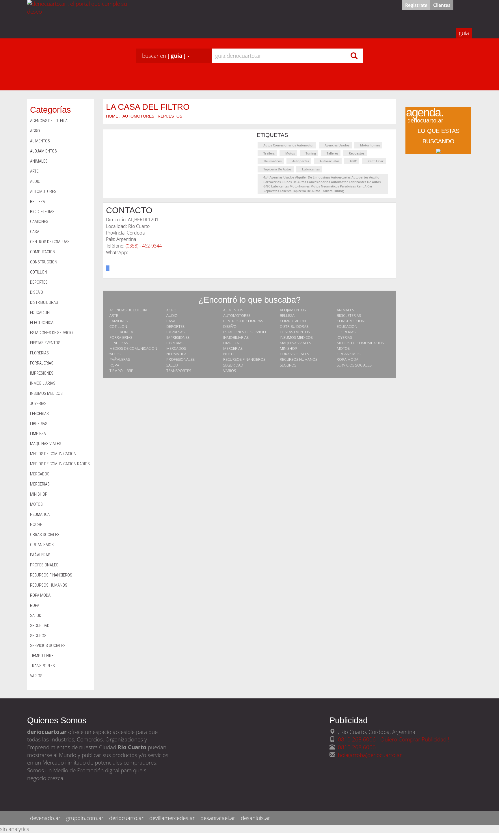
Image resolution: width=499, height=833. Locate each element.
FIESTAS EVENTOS (295, 331)
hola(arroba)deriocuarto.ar (370, 754)
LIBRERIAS (174, 342)
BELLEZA (287, 315)
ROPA (114, 365)
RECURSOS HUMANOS (298, 359)
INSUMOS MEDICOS (296, 337)
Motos (290, 153)
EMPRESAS (175, 331)
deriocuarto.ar (126, 817)
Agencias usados (337, 145)
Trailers (269, 153)
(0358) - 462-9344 (144, 246)
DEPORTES (175, 326)
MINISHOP (288, 348)
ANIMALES (345, 310)
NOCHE (229, 353)
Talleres (332, 153)
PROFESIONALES (180, 359)
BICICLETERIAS (349, 315)
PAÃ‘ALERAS (119, 359)
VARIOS (229, 370)
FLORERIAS (346, 331)
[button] (165, 56)
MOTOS (343, 348)
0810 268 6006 (357, 747)
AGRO (171, 310)
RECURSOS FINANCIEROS (244, 359)
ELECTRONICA (121, 331)
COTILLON (118, 326)
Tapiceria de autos (277, 169)
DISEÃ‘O (230, 326)
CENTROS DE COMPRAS (243, 320)
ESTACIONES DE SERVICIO (244, 331)
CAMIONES (118, 320)
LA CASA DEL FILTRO (148, 106)
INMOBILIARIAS (236, 337)
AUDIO (172, 315)
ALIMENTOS (233, 310)
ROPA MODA (347, 359)
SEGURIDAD (233, 365)
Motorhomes (370, 145)
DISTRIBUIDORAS (294, 326)
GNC (353, 161)
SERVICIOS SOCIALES (354, 365)
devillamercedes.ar (172, 817)
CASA (170, 320)
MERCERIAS (233, 348)
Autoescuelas (329, 161)
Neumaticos (272, 161)
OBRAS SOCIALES (294, 353)
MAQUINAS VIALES (295, 342)
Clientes (441, 5)
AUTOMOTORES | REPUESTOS (152, 116)
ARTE (113, 315)
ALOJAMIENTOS (293, 310)
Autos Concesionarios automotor (288, 145)
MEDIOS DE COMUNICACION (360, 342)
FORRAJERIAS (120, 337)
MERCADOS (176, 348)
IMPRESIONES (177, 337)
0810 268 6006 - (359, 739)
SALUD (172, 365)
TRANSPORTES (178, 370)
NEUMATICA (176, 353)
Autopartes (300, 161)
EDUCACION (347, 326)
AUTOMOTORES (236, 315)
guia (464, 32)
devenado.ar (45, 817)
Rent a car (375, 161)
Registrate (416, 5)
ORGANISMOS (348, 353)
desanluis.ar (255, 817)
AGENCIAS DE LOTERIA (128, 310)
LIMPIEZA (231, 342)
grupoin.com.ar (84, 817)
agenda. (424, 117)
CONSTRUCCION (350, 320)
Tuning (311, 153)
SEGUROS (288, 365)
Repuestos (356, 153)
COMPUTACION (293, 320)
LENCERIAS (118, 342)
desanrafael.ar (217, 817)
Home (112, 116)
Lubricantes (311, 169)
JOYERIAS (344, 337)
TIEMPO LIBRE (121, 370)
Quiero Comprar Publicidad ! (414, 739)
